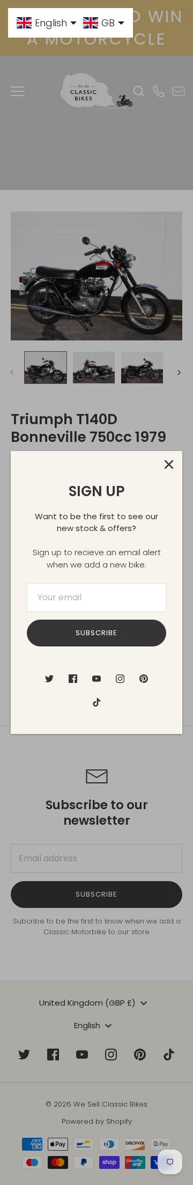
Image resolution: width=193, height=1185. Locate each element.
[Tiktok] (96, 702)
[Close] (169, 464)
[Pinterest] (143, 678)
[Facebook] (73, 678)
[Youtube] (96, 678)
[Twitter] (49, 678)
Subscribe (96, 633)
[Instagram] (120, 678)
